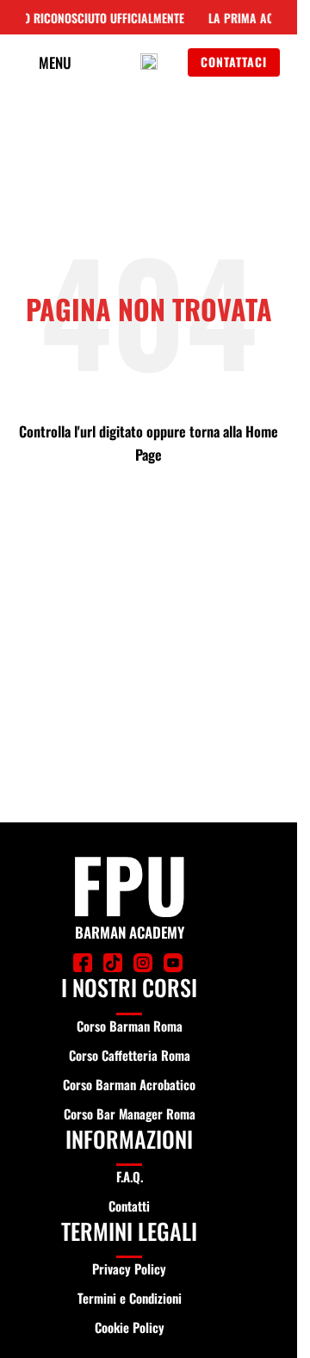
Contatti (129, 1205)
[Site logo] (149, 61)
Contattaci (234, 62)
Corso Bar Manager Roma (129, 1113)
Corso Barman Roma (130, 1025)
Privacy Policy (129, 1268)
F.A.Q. (129, 1176)
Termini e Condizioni (130, 1297)
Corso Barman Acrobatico (129, 1084)
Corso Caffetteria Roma (129, 1054)
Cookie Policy (129, 1327)
